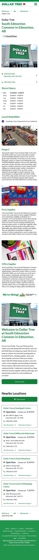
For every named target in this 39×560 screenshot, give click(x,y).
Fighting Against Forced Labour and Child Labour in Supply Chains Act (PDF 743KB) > (19, 542)
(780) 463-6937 (11, 471)
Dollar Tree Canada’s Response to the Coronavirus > (19, 545)
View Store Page (24, 425)
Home (7, 528)
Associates (31, 531)
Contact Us (25, 533)
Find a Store (20, 399)
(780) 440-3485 (11, 499)
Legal (14, 538)
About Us (14, 528)
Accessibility (22, 538)
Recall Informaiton (20, 531)
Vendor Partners (8, 531)
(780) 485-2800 (11, 421)
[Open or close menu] (35, 4)
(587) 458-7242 (9, 82)
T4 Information (15, 533)
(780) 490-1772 (11, 446)
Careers (21, 528)
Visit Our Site (19, 382)
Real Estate (29, 528)
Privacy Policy (32, 536)
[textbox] (19, 361)
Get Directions (8, 425)
